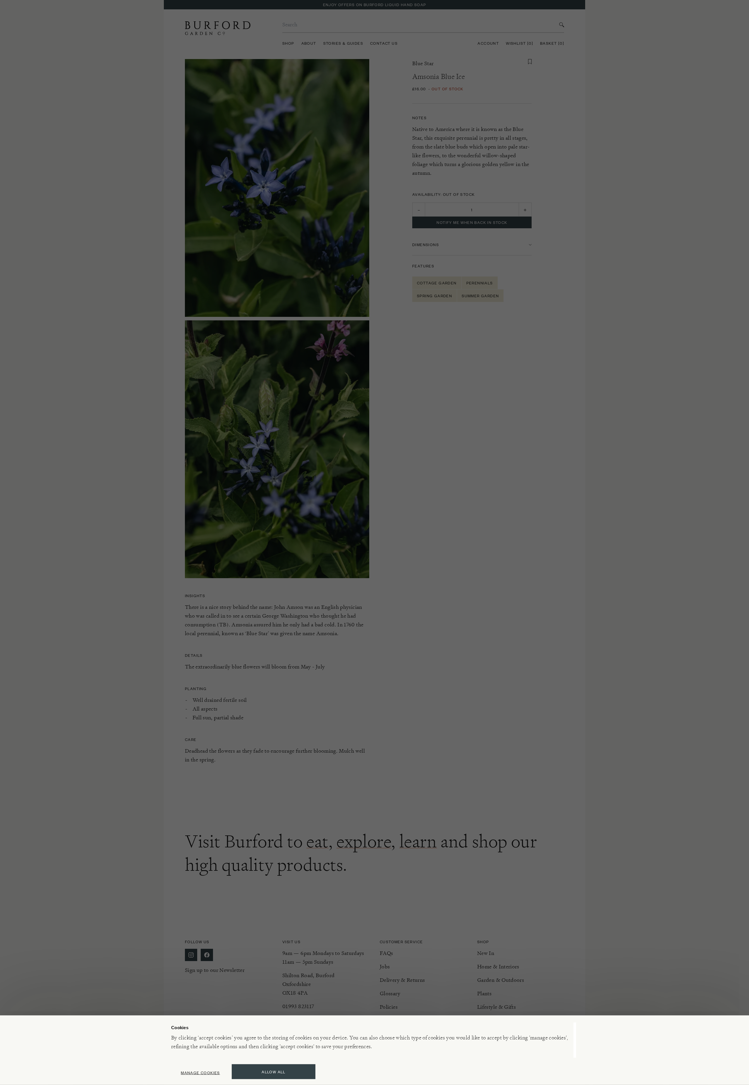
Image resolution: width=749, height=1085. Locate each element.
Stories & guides (343, 43)
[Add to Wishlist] (530, 61)
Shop (288, 43)
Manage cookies (200, 1072)
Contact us (384, 43)
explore (363, 841)
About (308, 43)
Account (488, 43)
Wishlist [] (519, 43)
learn (418, 841)
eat (317, 841)
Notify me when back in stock (472, 222)
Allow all (274, 1071)
